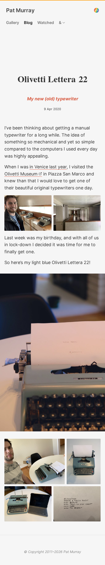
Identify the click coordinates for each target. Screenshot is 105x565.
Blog (28, 22)
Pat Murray (20, 10)
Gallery (12, 22)
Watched (45, 22)
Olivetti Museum (21, 173)
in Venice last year (48, 166)
